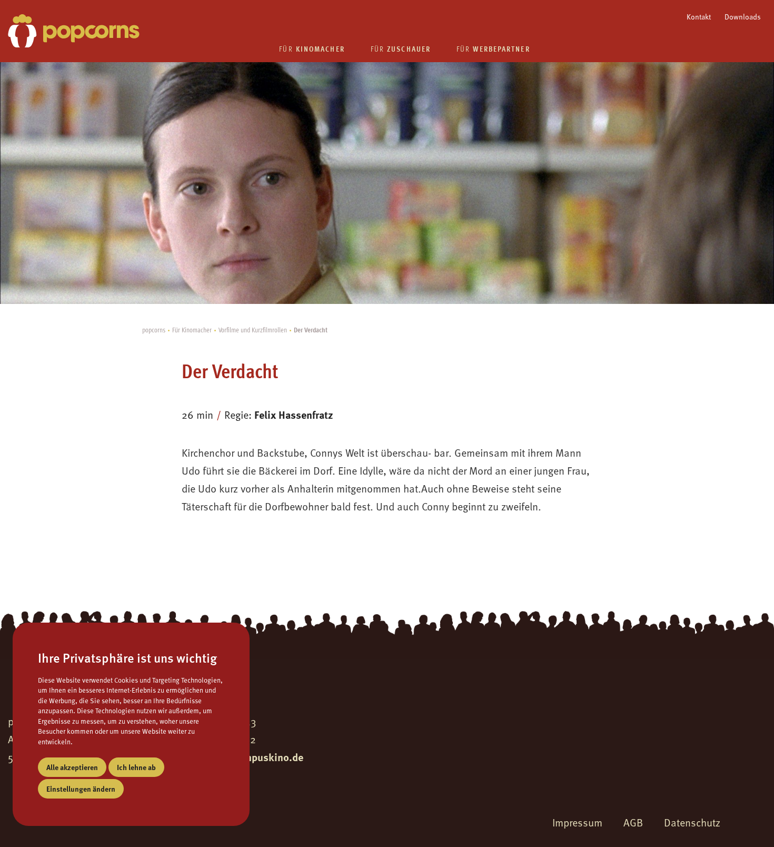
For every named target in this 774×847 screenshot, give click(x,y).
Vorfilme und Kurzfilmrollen (253, 329)
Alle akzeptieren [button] (72, 767)
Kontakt (699, 16)
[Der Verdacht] (74, 31)
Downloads (743, 16)
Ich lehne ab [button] (136, 767)
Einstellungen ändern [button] (80, 788)
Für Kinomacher (192, 329)
